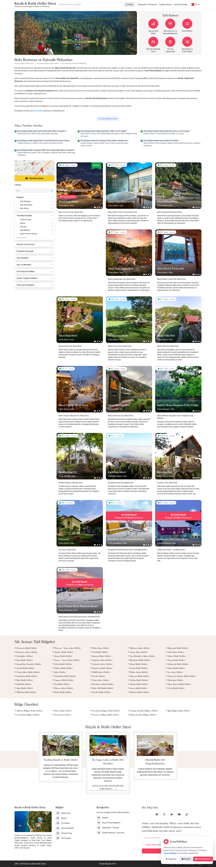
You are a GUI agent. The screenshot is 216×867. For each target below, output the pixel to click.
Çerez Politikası (170, 853)
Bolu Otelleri (38, 111)
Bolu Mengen (164, 409)
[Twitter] (171, 814)
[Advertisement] (79, 245)
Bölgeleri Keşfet (165, 5)
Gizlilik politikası (151, 845)
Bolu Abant (64, 206)
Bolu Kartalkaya (116, 476)
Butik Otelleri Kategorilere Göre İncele (108, 787)
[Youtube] (179, 814)
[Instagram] (164, 814)
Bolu (72, 206)
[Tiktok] (187, 814)
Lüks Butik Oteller (181, 5)
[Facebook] (157, 814)
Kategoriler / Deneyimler (147, 5)
